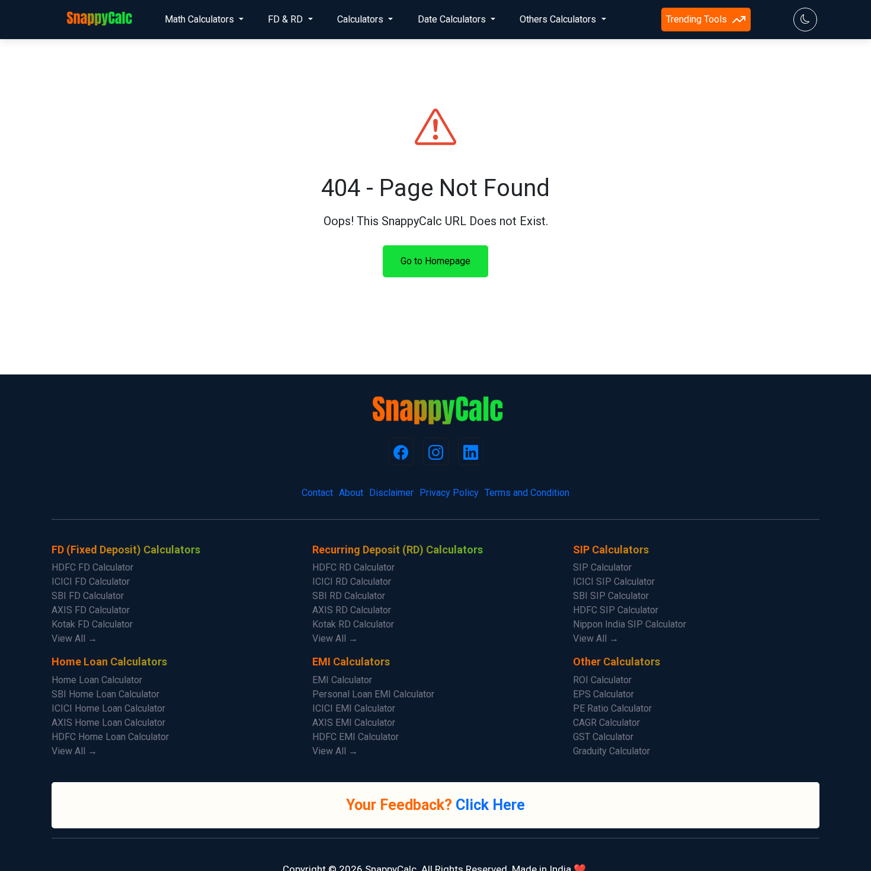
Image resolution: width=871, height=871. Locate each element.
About (351, 492)
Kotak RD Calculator (353, 624)
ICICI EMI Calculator (353, 708)
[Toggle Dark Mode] (805, 19)
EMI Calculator (342, 680)
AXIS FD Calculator (91, 610)
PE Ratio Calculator (612, 708)
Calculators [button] (361, 19)
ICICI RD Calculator (351, 581)
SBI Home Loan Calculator (105, 694)
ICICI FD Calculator (91, 581)
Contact (317, 492)
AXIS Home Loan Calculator (108, 722)
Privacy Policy (449, 492)
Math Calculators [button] (200, 19)
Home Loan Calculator (97, 680)
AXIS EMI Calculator (353, 722)
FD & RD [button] (286, 19)
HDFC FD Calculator (92, 567)
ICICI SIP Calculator (614, 581)
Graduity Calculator (611, 751)
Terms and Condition (527, 492)
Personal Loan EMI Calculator (373, 694)
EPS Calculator (603, 694)
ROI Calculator (602, 680)
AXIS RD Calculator (351, 610)
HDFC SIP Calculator (615, 610)
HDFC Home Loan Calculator (110, 736)
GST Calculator (603, 736)
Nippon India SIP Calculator (629, 624)
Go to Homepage (435, 261)
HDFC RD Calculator (353, 567)
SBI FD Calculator (88, 595)
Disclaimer (391, 492)
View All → (74, 638)
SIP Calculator (602, 567)
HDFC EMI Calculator (355, 736)
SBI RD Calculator (348, 595)
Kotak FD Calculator (92, 624)
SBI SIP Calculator (611, 595)
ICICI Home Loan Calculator (108, 708)
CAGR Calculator (606, 722)
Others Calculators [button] (559, 19)
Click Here (490, 805)
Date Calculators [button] (453, 19)
